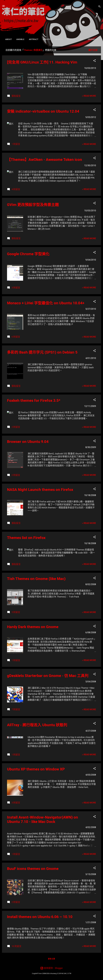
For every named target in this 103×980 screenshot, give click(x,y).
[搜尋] (99, 7)
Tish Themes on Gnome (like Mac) (36, 578)
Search (71, 39)
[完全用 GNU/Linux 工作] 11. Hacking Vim (42, 62)
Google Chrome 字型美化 (28, 254)
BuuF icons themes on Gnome (33, 868)
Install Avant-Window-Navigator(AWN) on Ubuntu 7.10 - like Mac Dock (42, 819)
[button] (94, 61)
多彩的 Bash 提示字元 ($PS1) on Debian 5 (42, 352)
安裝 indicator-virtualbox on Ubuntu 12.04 (43, 111)
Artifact (33, 39)
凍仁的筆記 (51, 18)
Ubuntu (59, 39)
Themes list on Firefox (26, 537)
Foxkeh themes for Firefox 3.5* (33, 400)
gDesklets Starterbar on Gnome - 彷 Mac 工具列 (47, 675)
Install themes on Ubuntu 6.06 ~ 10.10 (39, 917)
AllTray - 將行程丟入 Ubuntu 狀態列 (37, 725)
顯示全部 (92, 50)
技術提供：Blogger (53, 968)
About (8, 39)
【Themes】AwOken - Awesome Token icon (44, 159)
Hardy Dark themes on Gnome (32, 627)
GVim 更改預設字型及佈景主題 (33, 204)
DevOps (46, 39)
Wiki (81, 39)
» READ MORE (89, 95)
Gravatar (93, 39)
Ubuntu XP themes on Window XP (36, 769)
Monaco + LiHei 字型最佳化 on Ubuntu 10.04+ (45, 303)
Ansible (20, 39)
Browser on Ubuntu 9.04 (27, 441)
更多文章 (51, 959)
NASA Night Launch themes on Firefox (40, 489)
